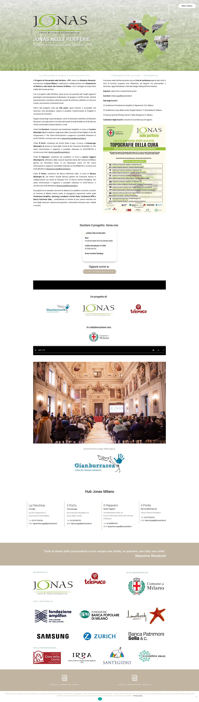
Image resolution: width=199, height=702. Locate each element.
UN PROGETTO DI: (40, 572)
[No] (196, 696)
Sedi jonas (187, 6)
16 (109, 438)
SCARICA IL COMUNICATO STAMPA (64, 684)
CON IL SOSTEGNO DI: (43, 601)
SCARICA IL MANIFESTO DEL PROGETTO (134, 684)
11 (100, 438)
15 (107, 438)
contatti (158, 6)
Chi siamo (99, 6)
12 (102, 438)
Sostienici (170, 6)
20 (116, 438)
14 (105, 438)
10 (98, 438)
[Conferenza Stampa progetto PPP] (99, 442)
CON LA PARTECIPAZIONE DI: (45, 648)
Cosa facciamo (116, 6)
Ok (100, 699)
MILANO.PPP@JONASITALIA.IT (99, 272)
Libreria (146, 6)
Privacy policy (138, 696)
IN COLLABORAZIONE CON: (137, 573)
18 (112, 438)
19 (114, 438)
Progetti (133, 6)
